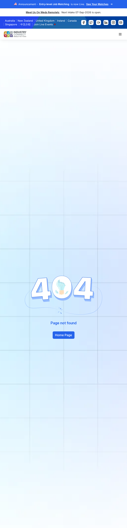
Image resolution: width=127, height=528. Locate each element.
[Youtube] (98, 22)
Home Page (63, 335)
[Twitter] (91, 22)
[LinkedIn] (105, 22)
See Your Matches (97, 4)
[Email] (120, 22)
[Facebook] (83, 22)
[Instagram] (113, 22)
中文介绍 (25, 24)
